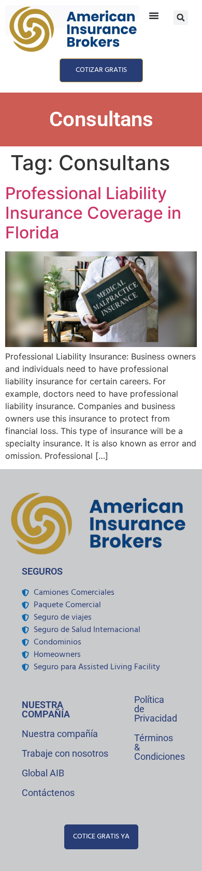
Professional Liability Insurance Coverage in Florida (93, 213)
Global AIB (43, 773)
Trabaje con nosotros (65, 753)
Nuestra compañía (60, 733)
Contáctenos (48, 792)
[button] (181, 17)
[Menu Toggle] (154, 15)
